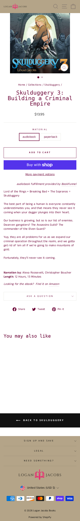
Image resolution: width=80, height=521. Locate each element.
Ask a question (40, 296)
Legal (39, 451)
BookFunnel (68, 184)
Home (21, 85)
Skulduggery (52, 85)
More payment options (40, 174)
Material (40, 129)
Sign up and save (39, 440)
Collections (35, 85)
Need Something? (39, 460)
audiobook (29, 137)
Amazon (54, 284)
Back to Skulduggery (43, 420)
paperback (50, 137)
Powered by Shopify (40, 517)
